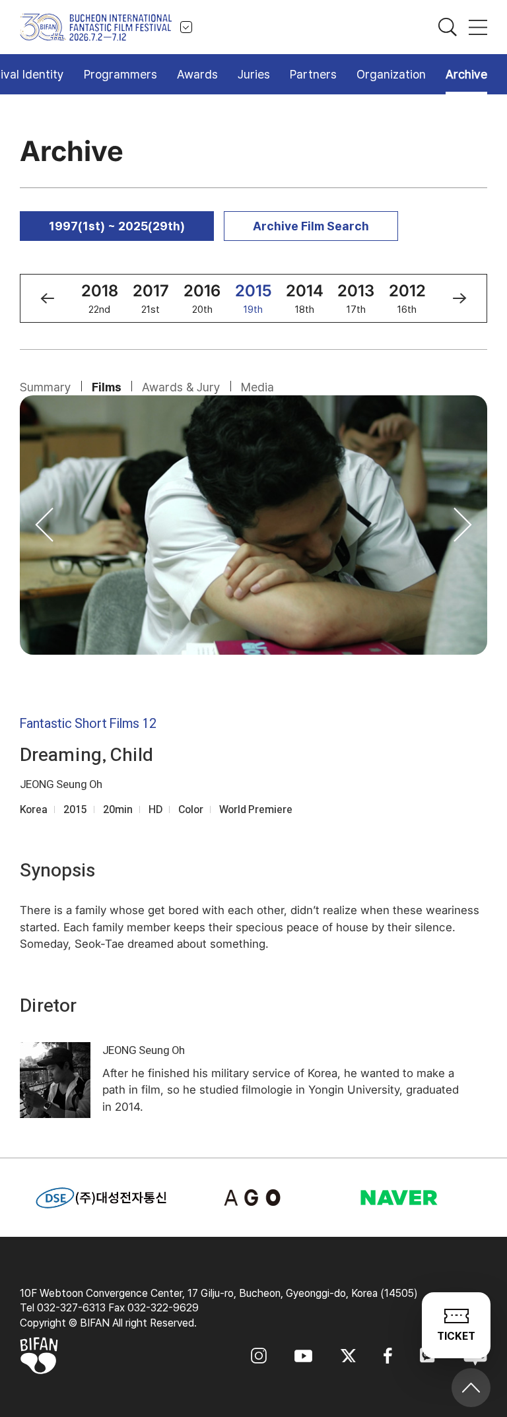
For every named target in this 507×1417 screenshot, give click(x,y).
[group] (99, 298)
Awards (197, 74)
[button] (47, 298)
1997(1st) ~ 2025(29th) (117, 226)
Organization (391, 74)
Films (106, 387)
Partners (313, 74)
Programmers (120, 74)
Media (257, 387)
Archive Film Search (311, 226)
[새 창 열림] (254, 1197)
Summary (45, 387)
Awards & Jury (181, 387)
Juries (254, 74)
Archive (466, 74)
